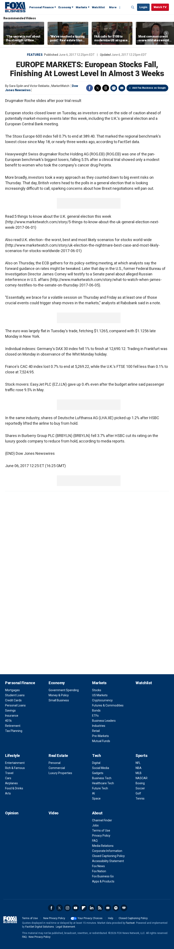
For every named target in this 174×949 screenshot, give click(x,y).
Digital (96, 763)
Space (96, 798)
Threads (105, 88)
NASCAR (141, 778)
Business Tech (101, 778)
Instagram (67, 907)
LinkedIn (91, 907)
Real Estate (58, 755)
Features (35, 54)
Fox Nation (99, 871)
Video (54, 813)
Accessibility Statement (108, 861)
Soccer (140, 788)
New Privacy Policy (54, 918)
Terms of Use (101, 830)
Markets (81, 7)
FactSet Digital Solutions (39, 926)
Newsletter (107, 907)
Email (121, 88)
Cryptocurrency (102, 700)
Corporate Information (107, 851)
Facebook (89, 88)
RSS (99, 907)
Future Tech (100, 788)
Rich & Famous (15, 768)
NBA (139, 768)
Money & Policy (59, 695)
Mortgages (12, 690)
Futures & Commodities (107, 705)
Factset (130, 922)
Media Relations (103, 845)
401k (8, 720)
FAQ (95, 840)
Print (113, 88)
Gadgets (97, 773)
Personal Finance (41, 7)
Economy (64, 7)
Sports (141, 755)
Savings (10, 710)
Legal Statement (65, 926)
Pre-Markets (100, 736)
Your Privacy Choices (90, 918)
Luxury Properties (60, 773)
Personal (54, 763)
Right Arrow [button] (166, 33)
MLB (139, 773)
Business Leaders (104, 720)
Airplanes (11, 783)
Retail (96, 731)
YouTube (75, 907)
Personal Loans (15, 705)
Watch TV (160, 7)
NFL (138, 763)
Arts (8, 793)
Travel (9, 773)
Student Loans (15, 695)
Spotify (115, 907)
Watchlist (98, 7)
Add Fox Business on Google (149, 88)
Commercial (57, 768)
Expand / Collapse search (132, 7)
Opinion (11, 813)
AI (93, 793)
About (97, 813)
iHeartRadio (124, 907)
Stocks (96, 690)
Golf (138, 793)
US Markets (100, 695)
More (112, 7)
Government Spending (64, 690)
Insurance (11, 715)
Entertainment (15, 763)
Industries (98, 725)
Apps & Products (103, 881)
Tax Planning (13, 731)
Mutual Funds (101, 741)
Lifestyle (12, 755)
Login (143, 7)
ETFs (95, 715)
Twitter (97, 88)
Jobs (95, 825)
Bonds (96, 710)
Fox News (98, 866)
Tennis (140, 798)
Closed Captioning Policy (108, 856)
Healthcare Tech (103, 783)
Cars (8, 778)
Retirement (12, 725)
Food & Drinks (14, 788)
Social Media (100, 768)
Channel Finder (102, 820)
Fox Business (15, 7)
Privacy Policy (101, 835)
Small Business (59, 700)
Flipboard (83, 907)
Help (110, 918)
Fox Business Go (103, 876)
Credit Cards (13, 700)
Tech (96, 755)
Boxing (140, 783)
